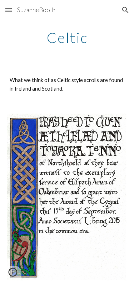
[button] (8, 10)
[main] (67, 37)
